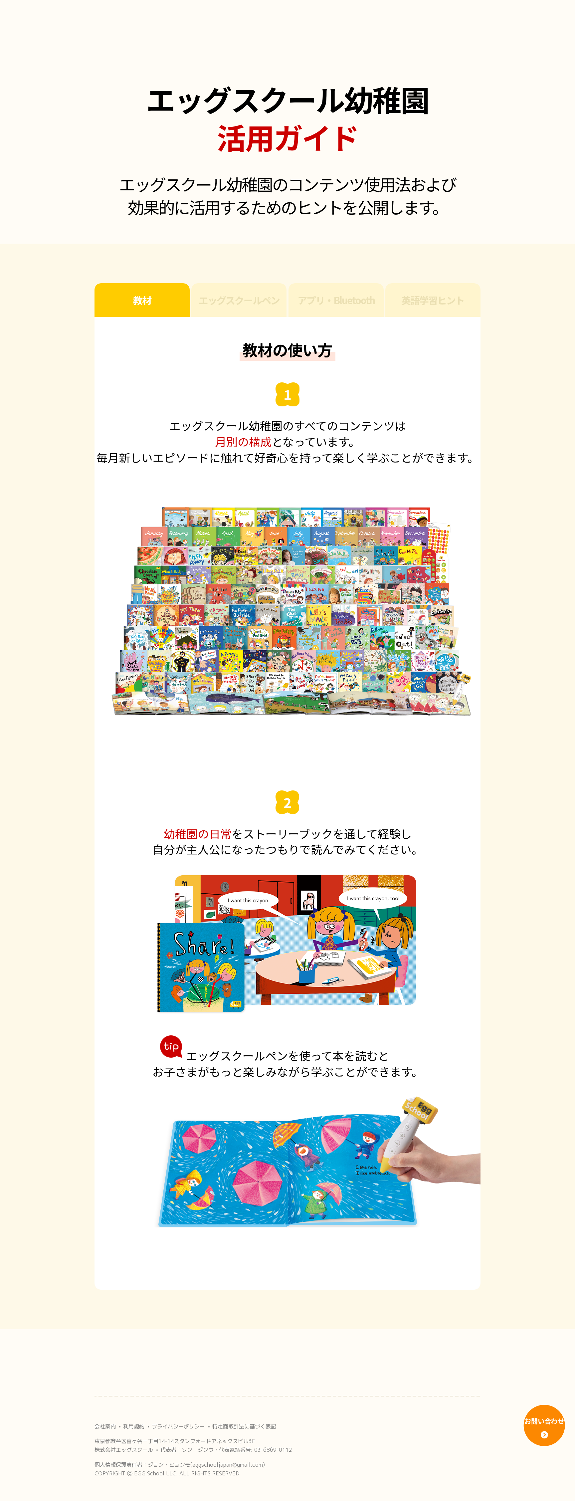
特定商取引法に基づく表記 (244, 1426)
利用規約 (133, 1426)
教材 (142, 300)
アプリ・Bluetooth (336, 300)
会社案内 (105, 1426)
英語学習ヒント (432, 300)
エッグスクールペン (239, 300)
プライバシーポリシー (178, 1426)
